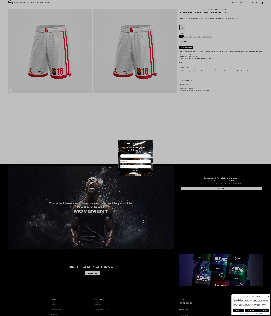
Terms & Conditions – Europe (256, 313)
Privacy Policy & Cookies (245, 313)
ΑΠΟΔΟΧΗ (238, 310)
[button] (268, 296)
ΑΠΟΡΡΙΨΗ (251, 310)
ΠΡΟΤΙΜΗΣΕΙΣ (263, 310)
